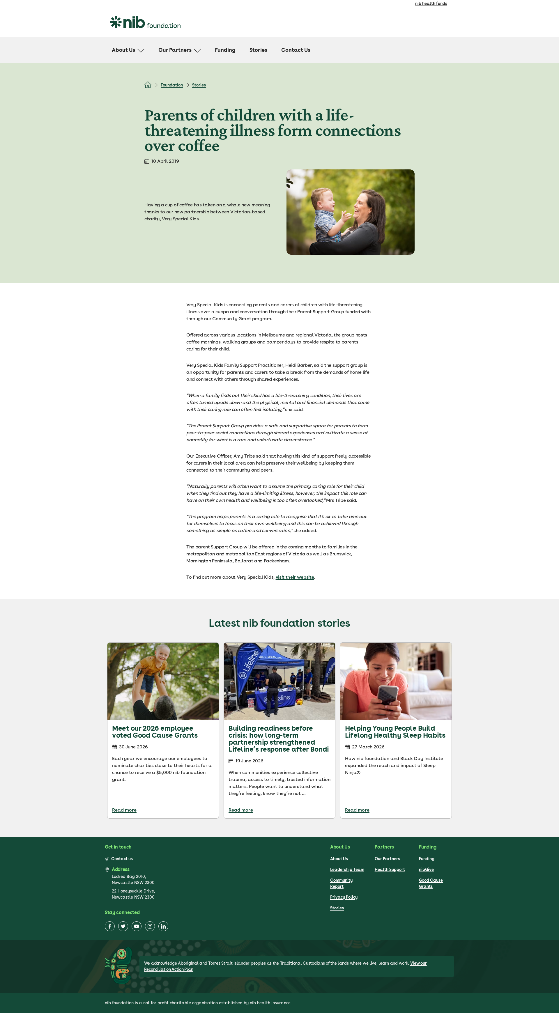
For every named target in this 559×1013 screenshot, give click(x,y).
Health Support (390, 869)
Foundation (172, 85)
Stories (199, 85)
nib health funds (431, 3)
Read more (124, 810)
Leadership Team (347, 869)
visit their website (295, 577)
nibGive (426, 869)
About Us (339, 858)
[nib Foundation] (145, 22)
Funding (426, 858)
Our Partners (387, 858)
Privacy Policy (344, 897)
